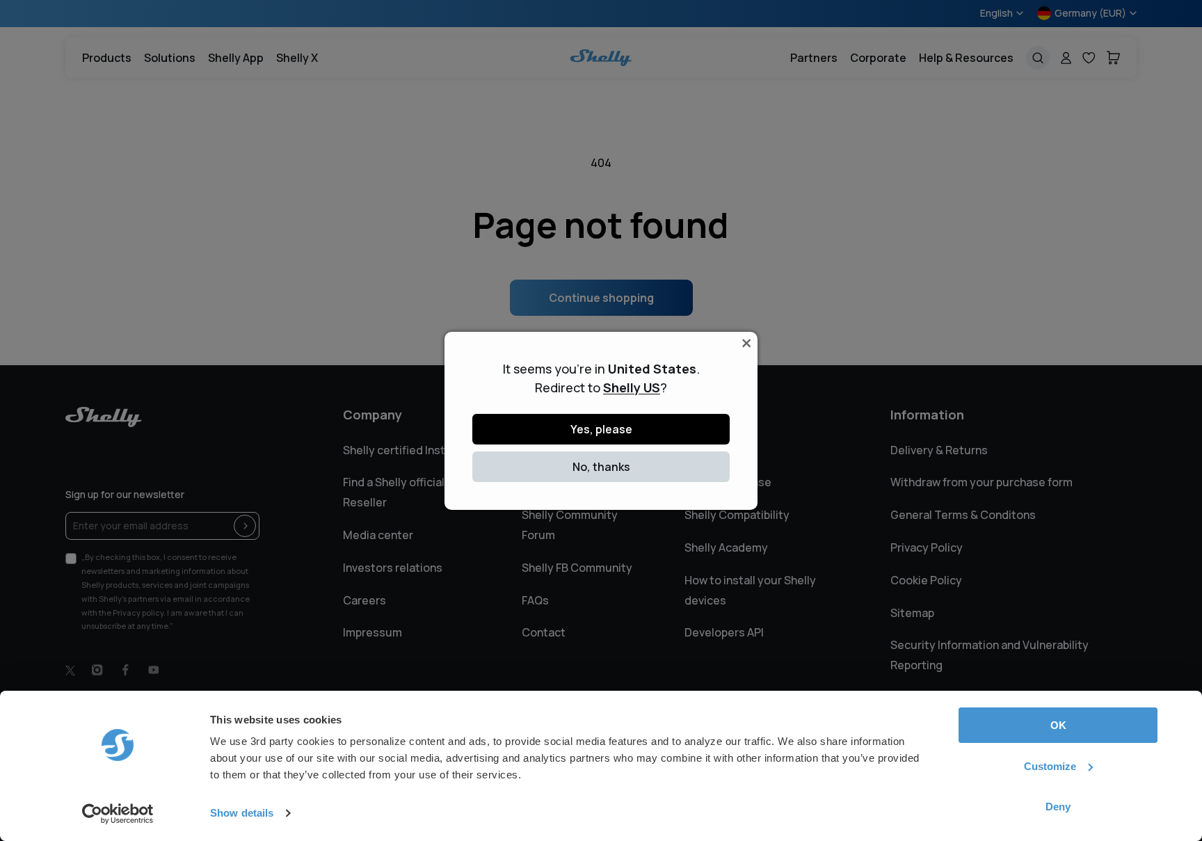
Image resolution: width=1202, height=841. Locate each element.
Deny (1058, 806)
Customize (1050, 766)
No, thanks (601, 466)
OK (1058, 725)
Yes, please (601, 429)
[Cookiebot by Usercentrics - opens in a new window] (118, 813)
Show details (241, 813)
